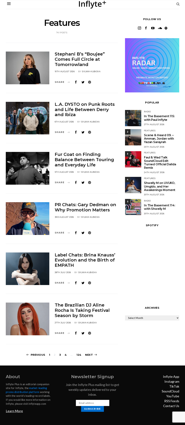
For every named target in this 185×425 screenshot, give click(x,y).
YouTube (172, 396)
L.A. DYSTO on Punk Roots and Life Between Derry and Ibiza (85, 109)
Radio (147, 111)
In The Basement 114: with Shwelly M (159, 207)
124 (78, 354)
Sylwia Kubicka (91, 71)
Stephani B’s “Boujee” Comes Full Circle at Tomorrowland (80, 59)
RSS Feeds (171, 401)
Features (149, 130)
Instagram (171, 381)
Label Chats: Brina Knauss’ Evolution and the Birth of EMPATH (85, 260)
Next (89, 354)
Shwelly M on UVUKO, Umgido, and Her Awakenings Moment (159, 186)
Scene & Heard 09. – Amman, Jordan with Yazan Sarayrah (159, 138)
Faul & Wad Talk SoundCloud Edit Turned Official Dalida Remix (160, 163)
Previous (38, 354)
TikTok (174, 386)
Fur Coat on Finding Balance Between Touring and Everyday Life (84, 159)
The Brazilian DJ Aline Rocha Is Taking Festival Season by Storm (82, 310)
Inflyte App (171, 377)
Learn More (14, 411)
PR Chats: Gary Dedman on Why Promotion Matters (85, 207)
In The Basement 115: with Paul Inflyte (159, 117)
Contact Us (171, 406)
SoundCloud (170, 391)
